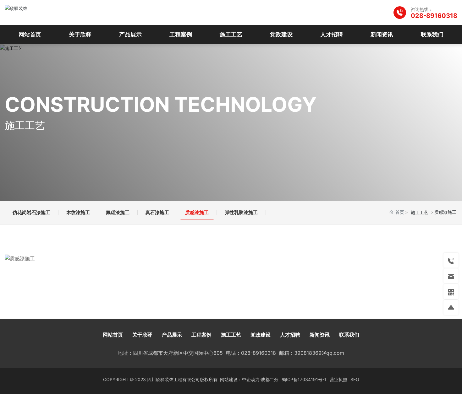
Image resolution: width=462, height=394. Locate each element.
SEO (354, 379)
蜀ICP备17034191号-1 (304, 379)
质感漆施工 (197, 212)
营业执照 (338, 379)
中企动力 (251, 379)
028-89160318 (434, 15)
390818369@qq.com (319, 353)
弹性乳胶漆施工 (241, 212)
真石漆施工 (157, 212)
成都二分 (269, 379)
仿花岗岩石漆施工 (31, 212)
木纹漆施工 (78, 212)
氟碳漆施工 (117, 212)
